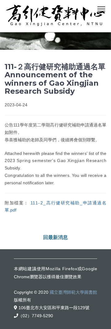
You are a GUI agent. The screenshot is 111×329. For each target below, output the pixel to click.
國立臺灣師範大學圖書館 (73, 292)
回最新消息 (55, 237)
